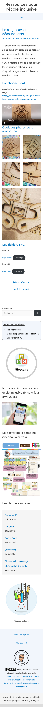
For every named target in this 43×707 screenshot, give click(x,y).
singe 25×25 (6, 271)
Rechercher (7, 308)
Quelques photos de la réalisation (23, 334)
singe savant (6, 258)
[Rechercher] (37, 313)
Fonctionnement (14, 330)
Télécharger (19, 258)
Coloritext (10, 549)
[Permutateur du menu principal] (21, 16)
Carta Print (11, 537)
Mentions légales (21, 634)
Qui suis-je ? (21, 643)
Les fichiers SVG (14, 338)
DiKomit (9, 526)
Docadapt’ (11, 515)
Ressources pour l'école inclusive (22, 7)
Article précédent (21, 282)
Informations (8, 38)
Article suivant (21, 289)
